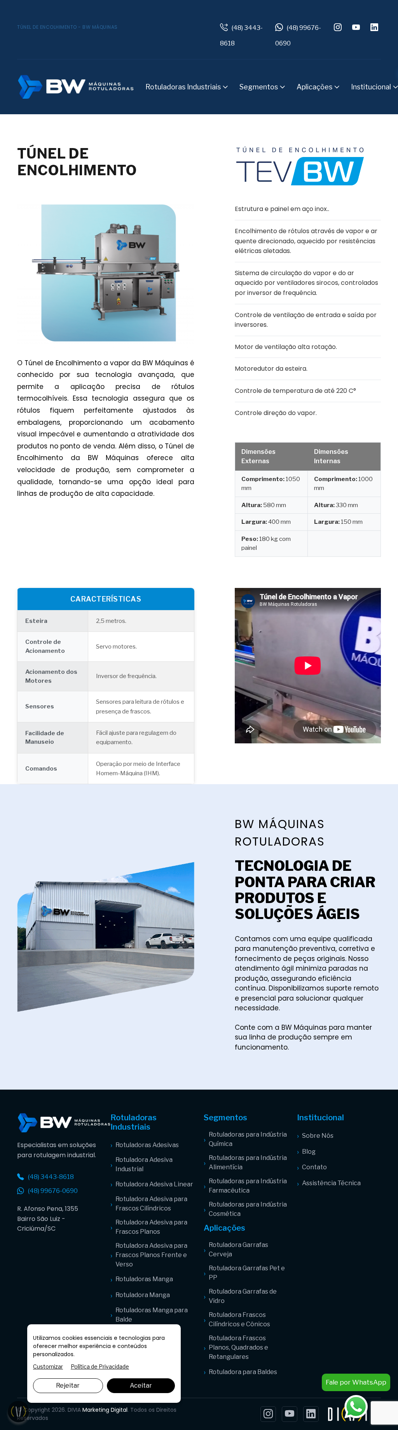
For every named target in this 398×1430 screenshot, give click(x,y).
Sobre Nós (317, 1135)
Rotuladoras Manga (144, 1279)
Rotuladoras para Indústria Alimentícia (248, 1162)
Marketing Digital (104, 1410)
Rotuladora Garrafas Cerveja (238, 1249)
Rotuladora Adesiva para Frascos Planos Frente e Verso (151, 1255)
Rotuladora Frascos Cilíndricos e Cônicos (239, 1319)
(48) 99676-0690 (53, 1191)
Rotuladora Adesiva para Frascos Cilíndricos (151, 1203)
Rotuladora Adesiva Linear (154, 1184)
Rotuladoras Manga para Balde (151, 1314)
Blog (309, 1151)
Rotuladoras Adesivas (147, 1145)
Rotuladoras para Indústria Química (248, 1139)
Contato (314, 1167)
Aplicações (315, 87)
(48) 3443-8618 (51, 1177)
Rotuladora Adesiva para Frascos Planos (151, 1227)
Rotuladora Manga (142, 1295)
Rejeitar (68, 1385)
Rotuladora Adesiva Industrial (144, 1164)
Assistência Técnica (331, 1183)
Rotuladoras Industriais (183, 87)
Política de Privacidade (100, 1366)
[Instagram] (268, 1414)
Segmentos (259, 87)
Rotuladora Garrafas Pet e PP (247, 1272)
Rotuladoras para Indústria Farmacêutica (248, 1185)
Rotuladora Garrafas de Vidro (243, 1296)
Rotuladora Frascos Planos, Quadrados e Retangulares (238, 1347)
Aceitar (141, 1385)
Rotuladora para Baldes (243, 1372)
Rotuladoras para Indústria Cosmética (248, 1209)
